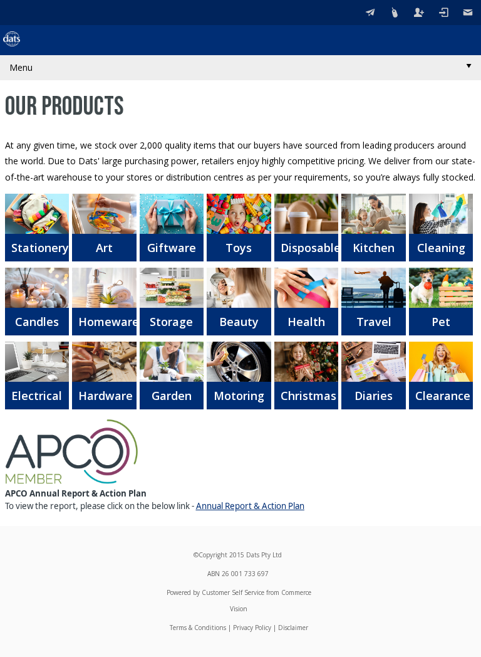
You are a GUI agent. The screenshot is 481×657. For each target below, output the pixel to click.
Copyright (213, 554)
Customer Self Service (233, 592)
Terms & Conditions (198, 627)
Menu (21, 67)
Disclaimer (293, 627)
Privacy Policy (252, 627)
